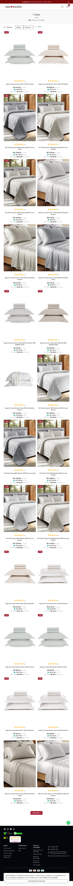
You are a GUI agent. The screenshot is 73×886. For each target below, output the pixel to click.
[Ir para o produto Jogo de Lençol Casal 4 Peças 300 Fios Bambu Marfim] (20, 247)
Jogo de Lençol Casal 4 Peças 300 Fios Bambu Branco (53, 213)
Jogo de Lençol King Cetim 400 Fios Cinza (53, 667)
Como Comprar (8, 853)
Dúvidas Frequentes (9, 850)
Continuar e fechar (36, 881)
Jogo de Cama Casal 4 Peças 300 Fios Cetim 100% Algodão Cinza (20, 344)
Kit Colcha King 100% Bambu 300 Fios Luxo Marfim (53, 474)
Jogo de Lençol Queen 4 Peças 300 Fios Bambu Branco (53, 794)
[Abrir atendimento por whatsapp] (68, 822)
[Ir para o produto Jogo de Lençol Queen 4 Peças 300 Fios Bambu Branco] (53, 763)
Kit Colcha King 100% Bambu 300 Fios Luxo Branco (20, 539)
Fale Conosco (7, 848)
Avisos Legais (36, 865)
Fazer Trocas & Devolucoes (7, 856)
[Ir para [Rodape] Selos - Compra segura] (18, 833)
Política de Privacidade (36, 857)
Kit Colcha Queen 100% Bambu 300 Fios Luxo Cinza (19, 148)
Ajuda (5, 845)
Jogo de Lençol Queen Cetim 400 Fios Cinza (19, 667)
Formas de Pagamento (36, 861)
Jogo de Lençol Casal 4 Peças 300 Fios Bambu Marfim (20, 278)
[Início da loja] (13, 7)
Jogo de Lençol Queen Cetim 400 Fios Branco (53, 730)
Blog (19, 850)
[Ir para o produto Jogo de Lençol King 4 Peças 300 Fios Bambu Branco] (20, 378)
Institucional (22, 845)
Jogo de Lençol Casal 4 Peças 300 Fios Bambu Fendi (20, 794)
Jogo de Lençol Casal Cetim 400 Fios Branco (53, 603)
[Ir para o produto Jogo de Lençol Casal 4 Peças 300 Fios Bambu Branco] (53, 182)
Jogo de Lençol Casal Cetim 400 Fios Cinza (20, 84)
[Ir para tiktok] (14, 829)
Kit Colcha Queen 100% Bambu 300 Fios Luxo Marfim (53, 148)
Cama (39, 26)
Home (35, 26)
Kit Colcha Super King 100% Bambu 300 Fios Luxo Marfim (53, 539)
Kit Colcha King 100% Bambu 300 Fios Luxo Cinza (20, 473)
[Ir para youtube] (11, 829)
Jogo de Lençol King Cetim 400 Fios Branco (20, 730)
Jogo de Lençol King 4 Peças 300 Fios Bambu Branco (19, 409)
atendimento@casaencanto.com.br (59, 856)
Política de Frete (37, 854)
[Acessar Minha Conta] (62, 6)
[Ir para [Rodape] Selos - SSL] (6, 839)
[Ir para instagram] (8, 829)
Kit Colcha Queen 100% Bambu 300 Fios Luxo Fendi (19, 213)
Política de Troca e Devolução (38, 850)
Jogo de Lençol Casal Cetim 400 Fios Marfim (19, 603)
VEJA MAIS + (36, 813)
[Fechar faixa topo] (67, 2)
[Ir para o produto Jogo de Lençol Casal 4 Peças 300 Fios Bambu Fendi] (20, 763)
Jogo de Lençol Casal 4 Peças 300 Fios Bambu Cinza (53, 278)
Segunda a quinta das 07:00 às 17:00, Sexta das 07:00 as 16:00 (58, 852)
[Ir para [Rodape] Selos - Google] (8, 833)
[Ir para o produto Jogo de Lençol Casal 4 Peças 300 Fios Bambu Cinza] (53, 247)
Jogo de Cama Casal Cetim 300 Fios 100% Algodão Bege (53, 344)
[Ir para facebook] (5, 829)
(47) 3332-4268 (54, 846)
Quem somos (22, 848)
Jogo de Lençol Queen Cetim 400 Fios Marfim (53, 84)
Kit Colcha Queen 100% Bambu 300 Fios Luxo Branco (53, 409)
